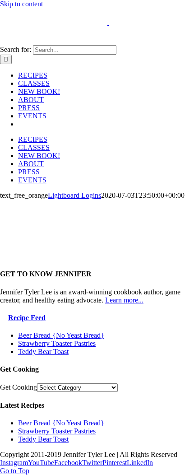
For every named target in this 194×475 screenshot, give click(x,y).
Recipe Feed (27, 317)
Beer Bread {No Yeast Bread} (61, 335)
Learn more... (124, 300)
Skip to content (21, 4)
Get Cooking (18, 387)
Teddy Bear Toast (43, 351)
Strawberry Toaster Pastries (57, 343)
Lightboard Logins (74, 195)
